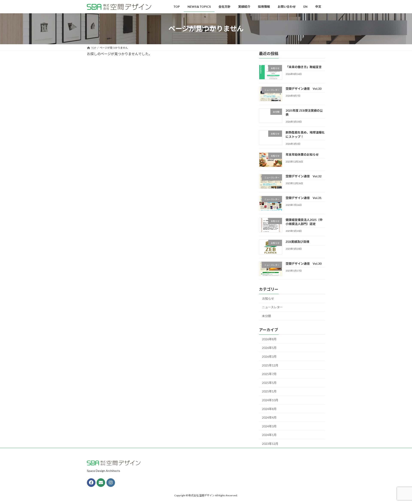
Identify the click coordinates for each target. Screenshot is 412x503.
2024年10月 (270, 400)
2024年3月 (269, 426)
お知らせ (268, 298)
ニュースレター (272, 307)
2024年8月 (269, 408)
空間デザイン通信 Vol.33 (303, 88)
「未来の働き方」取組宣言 (304, 67)
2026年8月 (269, 339)
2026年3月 (269, 356)
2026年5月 (269, 348)
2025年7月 (269, 374)
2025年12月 (270, 365)
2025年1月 (269, 391)
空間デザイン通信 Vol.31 (303, 198)
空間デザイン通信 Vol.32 (303, 176)
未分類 (266, 316)
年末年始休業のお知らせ (302, 154)
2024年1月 (269, 435)
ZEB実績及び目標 (297, 241)
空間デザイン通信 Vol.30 (303, 263)
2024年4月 (269, 417)
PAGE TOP (398, 484)
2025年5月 (269, 382)
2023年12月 (270, 443)
